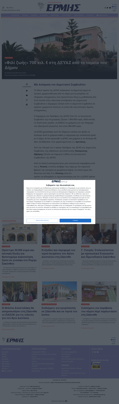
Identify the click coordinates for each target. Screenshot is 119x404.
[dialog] (59, 202)
